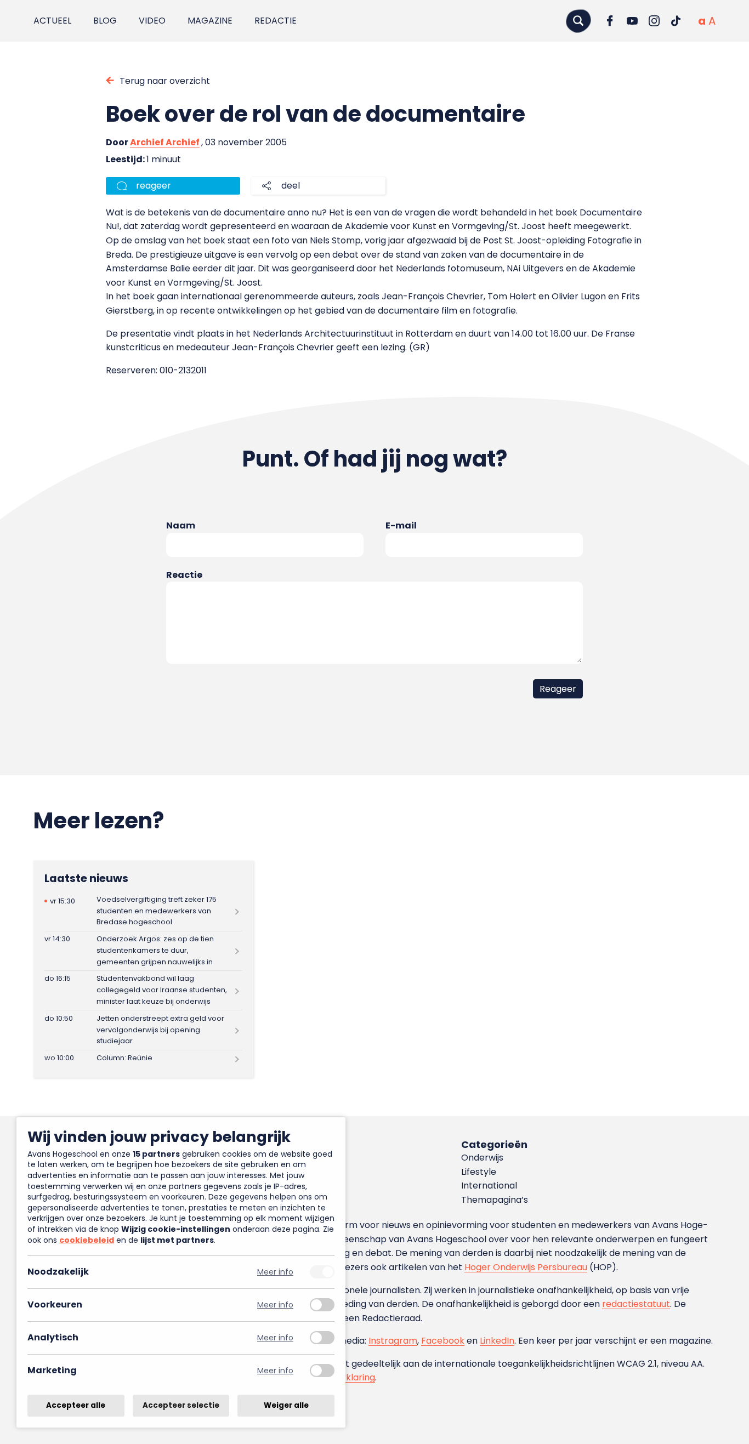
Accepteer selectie (181, 1405)
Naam (180, 525)
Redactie (275, 20)
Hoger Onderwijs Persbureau (525, 1267)
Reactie (184, 574)
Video (152, 20)
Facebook (442, 1340)
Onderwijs (482, 1157)
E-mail (401, 525)
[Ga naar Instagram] (654, 21)
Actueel (52, 20)
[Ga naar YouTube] (632, 21)
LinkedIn (497, 1340)
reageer (153, 185)
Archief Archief (165, 142)
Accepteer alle (75, 1405)
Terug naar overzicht (165, 81)
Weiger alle (286, 1405)
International (489, 1185)
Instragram (392, 1340)
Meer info (275, 1272)
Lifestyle (478, 1172)
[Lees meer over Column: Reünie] (143, 1058)
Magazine (210, 20)
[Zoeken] (578, 20)
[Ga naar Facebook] (610, 21)
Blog (105, 20)
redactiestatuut (636, 1304)
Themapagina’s (494, 1199)
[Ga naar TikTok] (676, 21)
